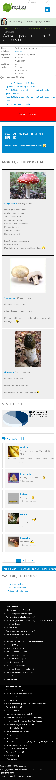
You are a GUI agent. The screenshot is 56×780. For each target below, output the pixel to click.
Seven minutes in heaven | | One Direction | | (25, 717)
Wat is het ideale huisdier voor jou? (20, 672)
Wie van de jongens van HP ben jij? (20, 724)
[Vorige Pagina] (9, 561)
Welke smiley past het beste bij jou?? (20, 617)
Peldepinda (25, 474)
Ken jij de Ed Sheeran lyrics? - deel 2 (21, 83)
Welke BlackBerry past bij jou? (18, 634)
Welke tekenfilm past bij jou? (17, 731)
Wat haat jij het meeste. (15, 665)
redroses (24, 514)
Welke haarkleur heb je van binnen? (20, 631)
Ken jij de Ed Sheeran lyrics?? (18, 103)
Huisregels (20, 776)
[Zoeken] (47, 2)
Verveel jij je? (11, 627)
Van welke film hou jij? (15, 752)
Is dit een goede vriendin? (16, 651)
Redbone (24, 494)
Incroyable (25, 538)
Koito (10, 21)
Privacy (30, 776)
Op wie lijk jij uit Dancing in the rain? (21, 86)
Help (11, 776)
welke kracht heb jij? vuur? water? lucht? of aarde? (26, 703)
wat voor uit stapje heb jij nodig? (19, 714)
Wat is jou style (12, 738)
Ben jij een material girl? (16, 658)
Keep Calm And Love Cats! (16, 748)
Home (5, 28)
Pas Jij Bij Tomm (12, 710)
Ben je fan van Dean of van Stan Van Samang (24, 721)
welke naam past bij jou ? (16, 655)
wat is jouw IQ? (12, 697)
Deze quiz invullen (15, 584)
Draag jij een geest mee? (16, 735)
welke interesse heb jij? (15, 648)
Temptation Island (13, 638)
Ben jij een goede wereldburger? (19, 613)
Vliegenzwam (10, 203)
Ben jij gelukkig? (12, 644)
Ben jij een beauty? (13, 624)
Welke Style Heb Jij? (14, 707)
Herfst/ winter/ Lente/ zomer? (18, 610)
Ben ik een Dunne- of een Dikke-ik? (20, 669)
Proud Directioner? (13, 676)
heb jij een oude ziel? (14, 662)
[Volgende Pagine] (27, 561)
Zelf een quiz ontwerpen (18, 591)
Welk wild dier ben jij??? (15, 690)
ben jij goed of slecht (14, 728)
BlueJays (19, 51)
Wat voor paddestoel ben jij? (39, 28)
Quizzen (22, 28)
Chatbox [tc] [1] (12, 755)
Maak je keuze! (12, 700)
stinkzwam (9, 372)
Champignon (10, 298)
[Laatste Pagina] (32, 561)
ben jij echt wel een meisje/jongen (19, 693)
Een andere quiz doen (17, 587)
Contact (3, 776)
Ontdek (13, 28)
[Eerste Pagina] (4, 561)
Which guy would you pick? (16, 745)
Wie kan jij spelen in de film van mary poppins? (24, 641)
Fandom (24, 447)
